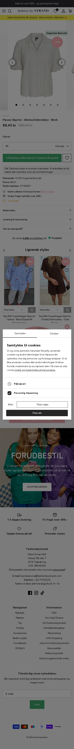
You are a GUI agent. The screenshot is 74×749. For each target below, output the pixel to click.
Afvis (10, 404)
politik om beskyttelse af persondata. (35, 370)
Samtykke (19, 333)
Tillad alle (37, 413)
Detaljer (54, 333)
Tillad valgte (42, 404)
